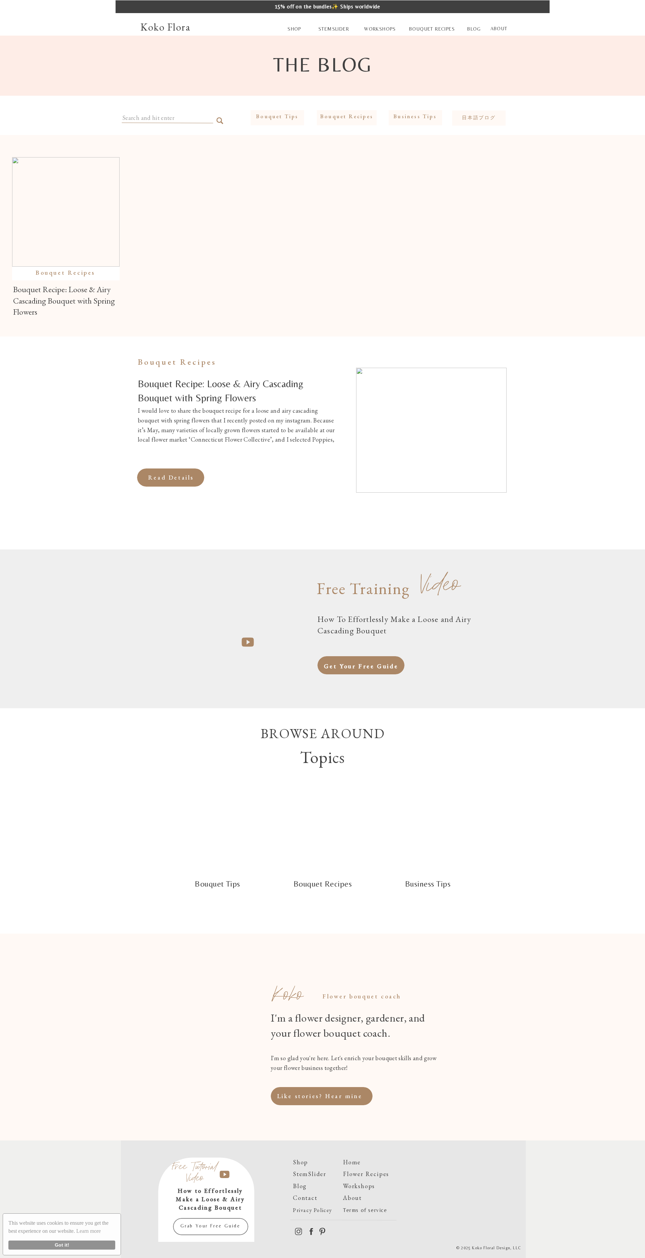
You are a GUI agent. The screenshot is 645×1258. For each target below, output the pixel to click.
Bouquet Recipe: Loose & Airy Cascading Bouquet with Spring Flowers (64, 300)
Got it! (62, 1245)
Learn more (88, 1231)
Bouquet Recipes (65, 272)
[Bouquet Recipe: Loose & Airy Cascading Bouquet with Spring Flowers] (66, 212)
